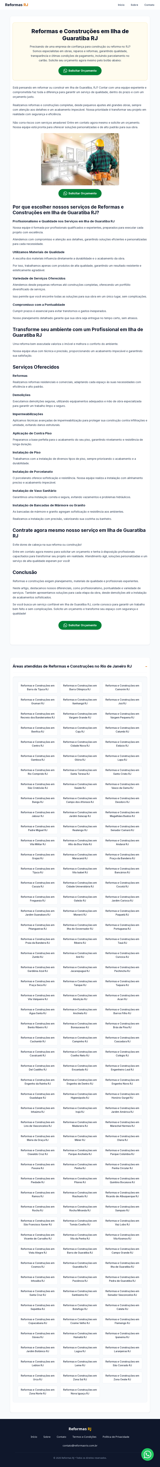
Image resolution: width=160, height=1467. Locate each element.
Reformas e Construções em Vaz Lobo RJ (122, 1222)
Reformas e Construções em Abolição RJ (80, 997)
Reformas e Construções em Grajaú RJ (38, 856)
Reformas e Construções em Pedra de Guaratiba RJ (122, 1278)
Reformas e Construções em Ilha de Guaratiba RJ (122, 1264)
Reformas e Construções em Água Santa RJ (38, 1011)
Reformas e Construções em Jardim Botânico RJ (38, 1349)
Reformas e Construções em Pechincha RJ (122, 969)
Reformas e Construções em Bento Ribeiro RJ (38, 1025)
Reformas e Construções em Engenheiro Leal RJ (122, 1067)
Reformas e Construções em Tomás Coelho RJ (80, 1222)
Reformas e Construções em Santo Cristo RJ (122, 771)
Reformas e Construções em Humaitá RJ (80, 1335)
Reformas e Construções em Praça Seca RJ (38, 983)
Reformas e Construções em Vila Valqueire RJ (38, 997)
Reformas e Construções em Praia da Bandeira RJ (38, 940)
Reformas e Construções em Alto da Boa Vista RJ (80, 842)
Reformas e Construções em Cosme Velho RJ (80, 1321)
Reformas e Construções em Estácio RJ (122, 743)
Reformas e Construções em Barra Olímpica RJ (80, 687)
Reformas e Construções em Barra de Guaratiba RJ (80, 1250)
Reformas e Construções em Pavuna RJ (38, 1166)
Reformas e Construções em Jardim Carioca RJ (122, 898)
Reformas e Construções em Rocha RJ (38, 1208)
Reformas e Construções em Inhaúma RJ (38, 1109)
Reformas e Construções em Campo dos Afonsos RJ (80, 800)
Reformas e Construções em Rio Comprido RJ (38, 771)
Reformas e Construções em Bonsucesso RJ (80, 1025)
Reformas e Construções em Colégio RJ (122, 1053)
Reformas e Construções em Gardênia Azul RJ (38, 969)
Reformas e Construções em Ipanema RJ (122, 1335)
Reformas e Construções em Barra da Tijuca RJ (38, 687)
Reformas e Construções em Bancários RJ (122, 870)
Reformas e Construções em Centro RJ (38, 743)
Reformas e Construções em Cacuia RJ (38, 884)
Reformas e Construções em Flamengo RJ (122, 1321)
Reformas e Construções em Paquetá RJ (122, 912)
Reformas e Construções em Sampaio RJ (122, 1208)
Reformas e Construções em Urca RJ (38, 1377)
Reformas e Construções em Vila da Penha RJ (80, 1236)
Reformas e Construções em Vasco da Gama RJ (122, 786)
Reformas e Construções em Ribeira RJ (80, 940)
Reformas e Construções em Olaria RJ (122, 1138)
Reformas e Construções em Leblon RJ (38, 1363)
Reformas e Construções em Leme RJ (80, 1363)
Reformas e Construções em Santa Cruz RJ (38, 1293)
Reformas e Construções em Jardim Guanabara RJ (38, 912)
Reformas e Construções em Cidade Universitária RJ (80, 884)
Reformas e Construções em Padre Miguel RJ (38, 828)
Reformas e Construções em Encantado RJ (80, 1067)
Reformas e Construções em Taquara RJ (122, 983)
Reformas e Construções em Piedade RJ (38, 1180)
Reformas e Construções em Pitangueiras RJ (38, 926)
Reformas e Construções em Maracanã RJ (80, 856)
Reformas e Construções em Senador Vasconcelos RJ (122, 1293)
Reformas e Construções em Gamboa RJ (38, 757)
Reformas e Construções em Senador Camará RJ (122, 828)
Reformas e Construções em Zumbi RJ (38, 955)
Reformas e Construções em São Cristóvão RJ (38, 786)
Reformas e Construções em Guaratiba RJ (80, 1264)
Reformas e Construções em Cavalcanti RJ (38, 1053)
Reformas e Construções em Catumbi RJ (122, 729)
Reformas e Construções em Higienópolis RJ (80, 1095)
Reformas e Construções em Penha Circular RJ (122, 1166)
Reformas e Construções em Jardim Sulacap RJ (80, 814)
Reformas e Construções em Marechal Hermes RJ (122, 1124)
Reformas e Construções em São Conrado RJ (122, 1363)
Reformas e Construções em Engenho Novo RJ (122, 1081)
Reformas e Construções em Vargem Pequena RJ (122, 715)
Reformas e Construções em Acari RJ (122, 997)
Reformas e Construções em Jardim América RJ (122, 1109)
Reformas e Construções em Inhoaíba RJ (38, 1278)
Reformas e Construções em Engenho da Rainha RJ (38, 1081)
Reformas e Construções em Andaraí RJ (122, 842)
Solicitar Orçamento (82, 70)
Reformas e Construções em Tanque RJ (80, 983)
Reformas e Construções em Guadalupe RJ (38, 1095)
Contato (149, 4)
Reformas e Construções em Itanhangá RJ (80, 701)
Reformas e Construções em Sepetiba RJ (38, 1307)
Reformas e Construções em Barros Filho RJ (122, 1011)
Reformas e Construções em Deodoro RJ (122, 800)
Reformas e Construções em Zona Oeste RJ (122, 1377)
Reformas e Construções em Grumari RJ (38, 701)
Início (121, 4)
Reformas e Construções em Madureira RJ (80, 1124)
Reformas (16, 5)
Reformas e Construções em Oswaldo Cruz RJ (38, 1152)
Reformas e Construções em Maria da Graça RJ (38, 1138)
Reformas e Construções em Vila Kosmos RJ (122, 1236)
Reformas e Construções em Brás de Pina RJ (122, 1025)
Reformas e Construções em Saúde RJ (80, 786)
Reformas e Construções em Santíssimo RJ (80, 1293)
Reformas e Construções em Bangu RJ (38, 800)
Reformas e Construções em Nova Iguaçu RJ (80, 1391)
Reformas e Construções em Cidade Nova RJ (80, 743)
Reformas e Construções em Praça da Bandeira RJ (122, 856)
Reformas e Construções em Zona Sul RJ (80, 1377)
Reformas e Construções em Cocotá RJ (122, 884)
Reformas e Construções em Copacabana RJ (38, 1321)
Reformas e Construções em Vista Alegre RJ (38, 1250)
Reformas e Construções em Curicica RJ (122, 955)
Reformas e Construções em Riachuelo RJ (80, 1194)
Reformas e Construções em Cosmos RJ (38, 1264)
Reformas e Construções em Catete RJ (122, 1307)
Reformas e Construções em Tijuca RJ (38, 870)
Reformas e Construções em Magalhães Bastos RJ (122, 814)
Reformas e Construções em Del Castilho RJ (38, 1067)
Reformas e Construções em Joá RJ (122, 701)
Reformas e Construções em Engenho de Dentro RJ (80, 1081)
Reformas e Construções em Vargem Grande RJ (80, 715)
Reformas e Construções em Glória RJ (80, 757)
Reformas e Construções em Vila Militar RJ (38, 842)
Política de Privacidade (116, 1437)
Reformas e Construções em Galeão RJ (80, 898)
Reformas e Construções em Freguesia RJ (38, 898)
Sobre (134, 4)
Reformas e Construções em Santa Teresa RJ (80, 771)
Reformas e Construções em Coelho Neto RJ (80, 1053)
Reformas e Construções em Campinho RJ (80, 1039)
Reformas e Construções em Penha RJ (80, 1166)
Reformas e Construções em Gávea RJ (38, 1335)
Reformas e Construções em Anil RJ (80, 955)
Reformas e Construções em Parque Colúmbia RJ (122, 1152)
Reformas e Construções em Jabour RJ (38, 814)
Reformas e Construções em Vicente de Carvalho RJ (38, 1236)
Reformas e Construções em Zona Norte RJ (38, 1391)
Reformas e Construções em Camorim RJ (122, 687)
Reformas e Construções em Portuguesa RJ (122, 926)
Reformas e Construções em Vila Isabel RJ (80, 870)
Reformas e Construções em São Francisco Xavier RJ (38, 1222)
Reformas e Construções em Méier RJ (80, 1138)
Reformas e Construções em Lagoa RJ (80, 1349)
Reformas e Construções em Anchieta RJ (80, 1011)
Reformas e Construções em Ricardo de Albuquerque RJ (122, 1194)
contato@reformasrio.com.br (80, 1445)
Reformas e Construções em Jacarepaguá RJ (80, 969)
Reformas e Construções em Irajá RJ (80, 1109)
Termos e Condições (84, 1437)
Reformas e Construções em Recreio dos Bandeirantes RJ (38, 715)
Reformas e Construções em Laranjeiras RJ (122, 1349)
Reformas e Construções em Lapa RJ (122, 757)
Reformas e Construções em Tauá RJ (122, 940)
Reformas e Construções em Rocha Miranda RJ (80, 1208)
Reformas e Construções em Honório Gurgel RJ (122, 1095)
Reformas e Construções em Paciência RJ (80, 1278)
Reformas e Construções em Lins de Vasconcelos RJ (38, 1124)
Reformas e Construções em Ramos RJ (38, 1194)
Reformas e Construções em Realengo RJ (80, 828)
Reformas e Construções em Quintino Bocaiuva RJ (122, 1180)
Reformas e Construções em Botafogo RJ (80, 1307)
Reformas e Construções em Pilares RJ (80, 1180)
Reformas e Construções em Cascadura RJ (122, 1039)
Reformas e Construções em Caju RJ (80, 729)
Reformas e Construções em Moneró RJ (80, 912)
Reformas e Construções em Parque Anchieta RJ (80, 1152)
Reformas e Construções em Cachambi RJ (38, 1039)
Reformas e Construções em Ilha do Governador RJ (80, 926)
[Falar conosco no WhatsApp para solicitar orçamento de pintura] (147, 1454)
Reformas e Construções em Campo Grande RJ (122, 1250)
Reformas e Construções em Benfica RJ (38, 729)
